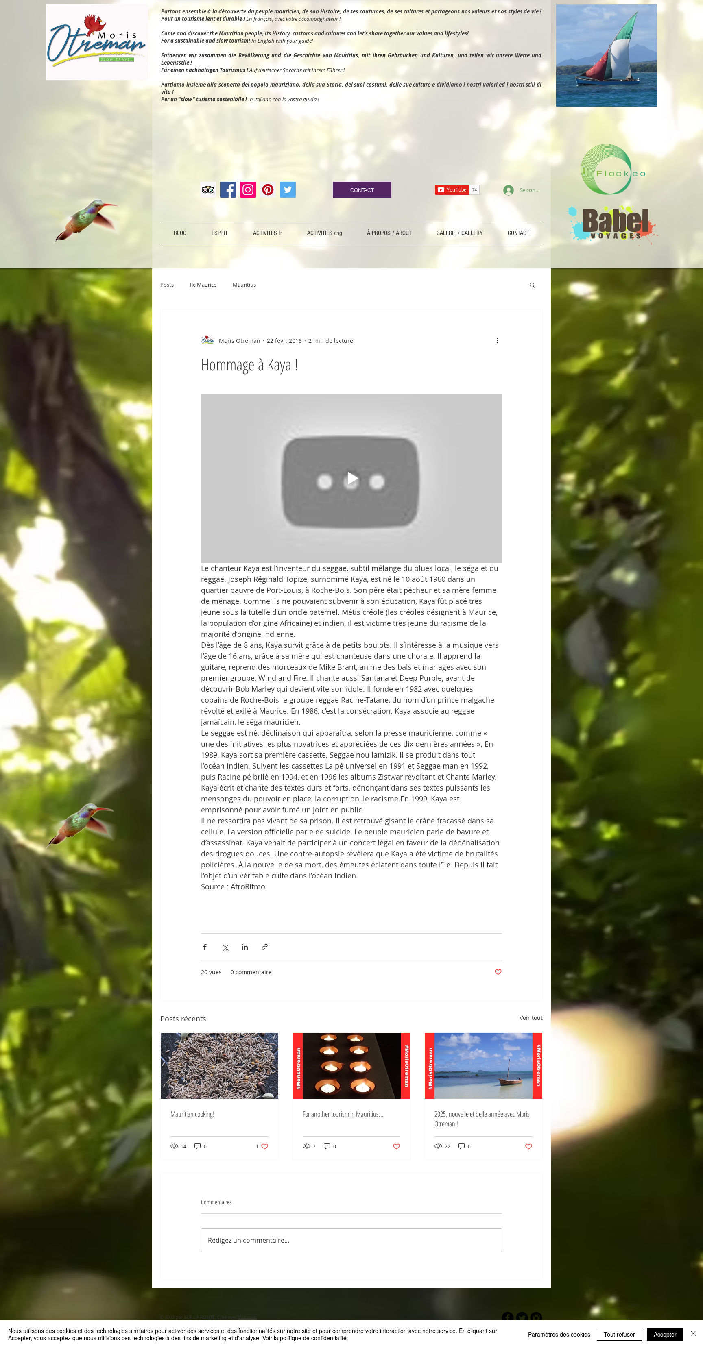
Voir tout (531, 1017)
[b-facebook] (508, 1318)
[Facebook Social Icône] (228, 190)
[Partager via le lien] (265, 947)
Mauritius (244, 284)
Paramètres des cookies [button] (559, 1334)
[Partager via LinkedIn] (245, 947)
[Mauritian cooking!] (219, 1066)
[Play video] (351, 478)
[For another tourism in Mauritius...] (351, 1066)
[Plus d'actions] (497, 340)
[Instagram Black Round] (536, 1318)
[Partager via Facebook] (205, 947)
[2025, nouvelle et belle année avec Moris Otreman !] (483, 1066)
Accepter (665, 1334)
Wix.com (247, 1317)
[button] (532, 284)
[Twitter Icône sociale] (288, 190)
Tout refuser (619, 1334)
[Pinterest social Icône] (268, 190)
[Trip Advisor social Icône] (208, 190)
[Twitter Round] (522, 1318)
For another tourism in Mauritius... (343, 1114)
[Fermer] (693, 1334)
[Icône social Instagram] (248, 190)
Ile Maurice (203, 284)
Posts (167, 284)
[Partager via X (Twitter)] (225, 947)
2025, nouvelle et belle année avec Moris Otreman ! (482, 1118)
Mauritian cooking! (192, 1114)
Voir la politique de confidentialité (304, 1338)
